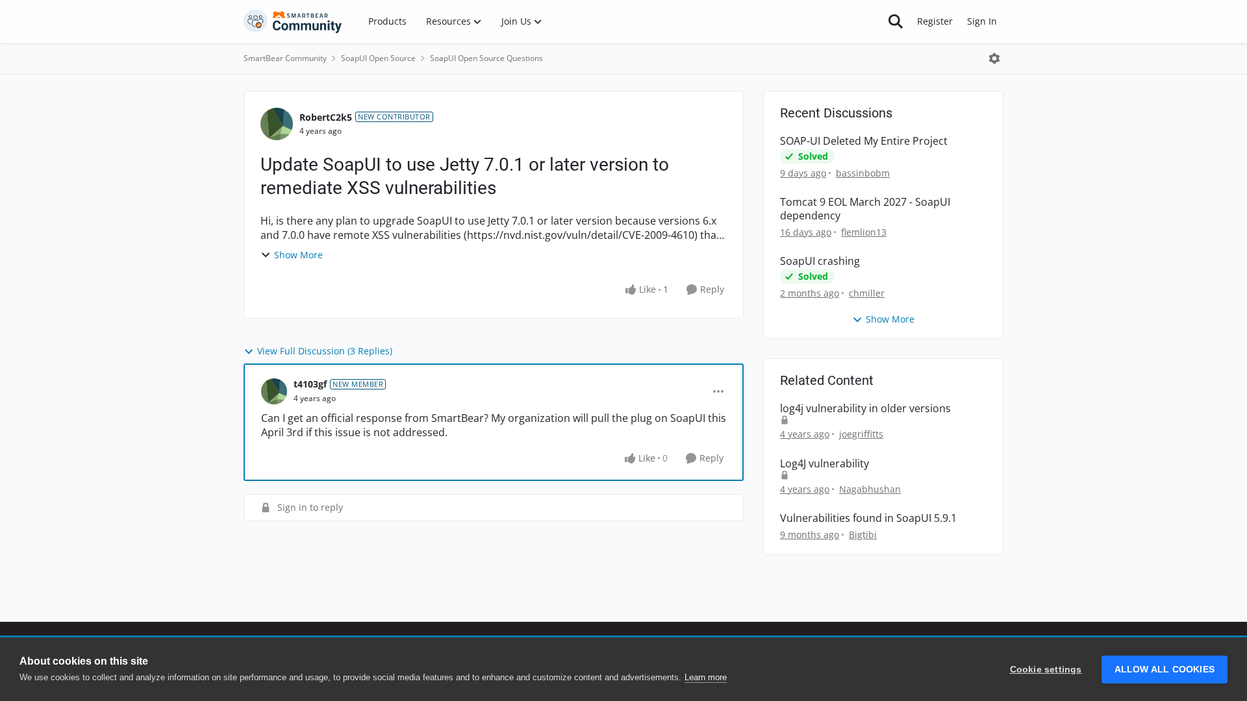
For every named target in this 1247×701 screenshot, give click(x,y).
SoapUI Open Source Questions (486, 58)
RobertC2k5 (325, 117)
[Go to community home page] (293, 21)
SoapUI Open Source (378, 58)
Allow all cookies (1165, 669)
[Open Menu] (994, 58)
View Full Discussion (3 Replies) (324, 351)
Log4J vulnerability (824, 464)
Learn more (706, 677)
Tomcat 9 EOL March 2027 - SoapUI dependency (865, 209)
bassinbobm (863, 173)
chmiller (867, 293)
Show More (298, 255)
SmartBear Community (285, 58)
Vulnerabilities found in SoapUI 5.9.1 (868, 518)
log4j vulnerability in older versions (865, 408)
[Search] (895, 21)
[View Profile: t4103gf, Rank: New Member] (274, 391)
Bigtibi (863, 534)
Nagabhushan (870, 489)
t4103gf (310, 384)
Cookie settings (1046, 669)
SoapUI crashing (820, 261)
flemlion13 (864, 232)
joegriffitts (861, 434)
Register (935, 21)
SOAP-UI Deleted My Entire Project (864, 141)
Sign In (982, 21)
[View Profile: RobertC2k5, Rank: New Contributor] (276, 124)
